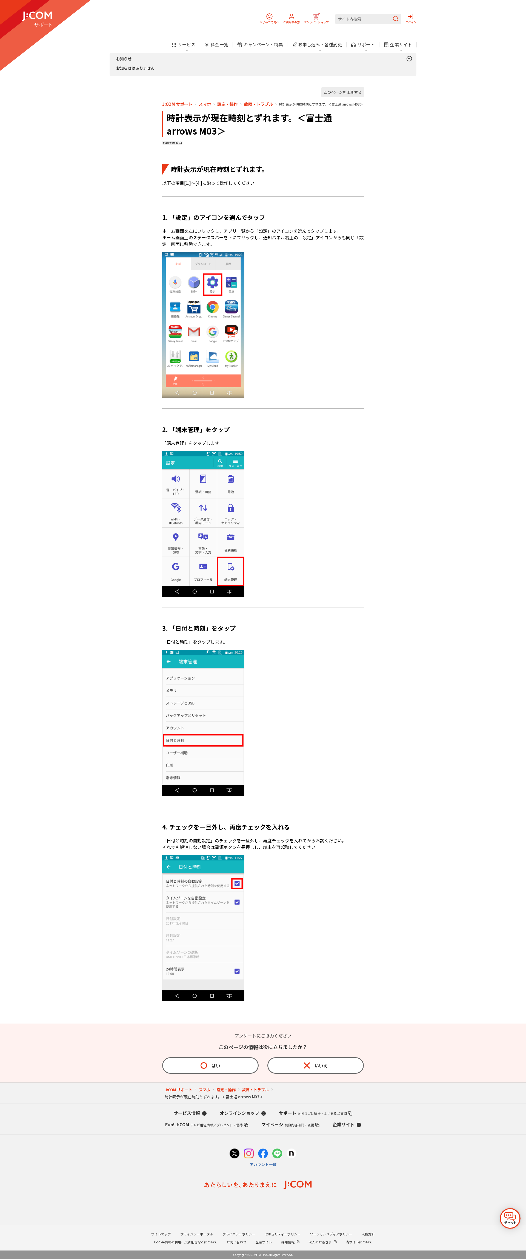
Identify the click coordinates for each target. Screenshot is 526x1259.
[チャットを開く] (510, 1218)
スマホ (205, 104)
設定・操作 (227, 104)
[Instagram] (249, 1154)
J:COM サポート (177, 104)
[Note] (291, 1154)
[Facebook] (263, 1154)
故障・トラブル (258, 104)
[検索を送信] (395, 19)
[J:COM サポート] (37, 19)
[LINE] (277, 1154)
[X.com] (234, 1154)
